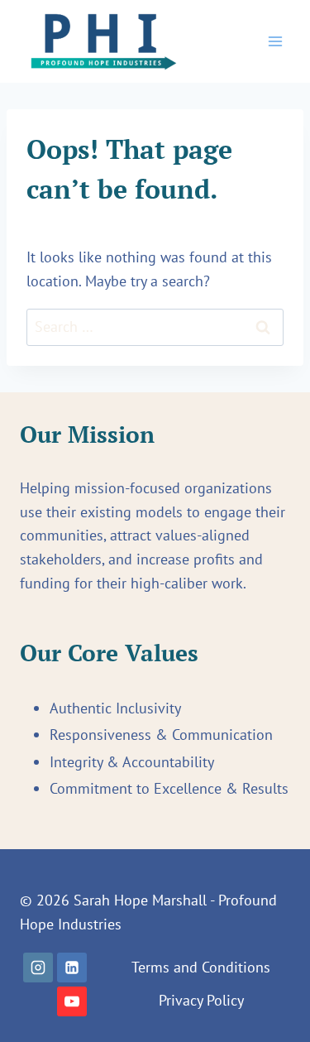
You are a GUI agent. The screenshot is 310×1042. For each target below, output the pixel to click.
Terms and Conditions (200, 967)
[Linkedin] (72, 967)
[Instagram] (38, 967)
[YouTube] (72, 1001)
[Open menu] (275, 41)
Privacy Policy (201, 1000)
